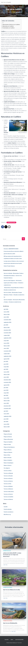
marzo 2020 (6, 424)
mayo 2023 (6, 366)
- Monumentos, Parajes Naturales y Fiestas (13, 287)
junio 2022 (6, 390)
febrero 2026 (7, 314)
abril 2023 (6, 369)
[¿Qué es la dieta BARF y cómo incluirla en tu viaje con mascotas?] (14, 540)
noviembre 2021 (7, 408)
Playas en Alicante (8, 434)
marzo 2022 (6, 398)
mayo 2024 (6, 340)
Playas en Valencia (8, 452)
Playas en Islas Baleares (9, 447)
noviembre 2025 (7, 319)
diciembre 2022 (7, 379)
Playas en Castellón (8, 441)
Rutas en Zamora (7, 465)
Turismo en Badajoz (8, 486)
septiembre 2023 (7, 356)
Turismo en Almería (8, 478)
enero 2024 (6, 348)
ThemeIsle (19, 642)
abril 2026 (6, 309)
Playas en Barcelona (8, 439)
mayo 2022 (6, 392)
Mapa (12, 639)
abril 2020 (6, 421)
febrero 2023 (7, 374)
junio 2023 (6, 364)
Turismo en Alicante (8, 475)
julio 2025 (6, 324)
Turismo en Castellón (8, 496)
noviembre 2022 (7, 382)
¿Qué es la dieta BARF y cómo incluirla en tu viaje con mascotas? (12, 554)
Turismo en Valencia (8, 499)
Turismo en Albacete (8, 473)
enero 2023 (6, 377)
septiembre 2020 (7, 416)
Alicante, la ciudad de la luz (10, 289)
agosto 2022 (6, 385)
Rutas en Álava (7, 455)
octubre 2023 (7, 353)
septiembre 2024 (7, 338)
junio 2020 (6, 419)
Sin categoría (7, 468)
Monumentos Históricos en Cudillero (11, 24)
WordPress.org (7, 514)
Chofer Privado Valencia (9, 266)
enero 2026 (6, 317)
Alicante (6, 639)
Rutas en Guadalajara (8, 462)
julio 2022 (6, 387)
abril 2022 (6, 395)
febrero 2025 (7, 327)
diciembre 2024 (7, 330)
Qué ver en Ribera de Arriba (11, 590)
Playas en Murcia (7, 449)
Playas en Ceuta (7, 444)
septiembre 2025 (7, 322)
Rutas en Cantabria (8, 460)
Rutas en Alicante (7, 457)
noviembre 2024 (7, 332)
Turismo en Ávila (7, 483)
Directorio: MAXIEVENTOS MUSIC (11, 248)
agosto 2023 (6, 358)
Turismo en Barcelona (9, 491)
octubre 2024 (7, 335)
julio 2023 (6, 361)
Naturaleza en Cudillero (8, 26)
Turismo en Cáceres (8, 494)
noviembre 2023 (7, 351)
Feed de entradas (8, 509)
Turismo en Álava (7, 470)
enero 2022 (6, 403)
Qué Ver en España (19, 639)
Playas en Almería (8, 436)
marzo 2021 (6, 413)
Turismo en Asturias (11, 222)
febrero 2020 (7, 426)
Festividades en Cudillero (9, 27)
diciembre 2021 (7, 405)
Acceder (6, 506)
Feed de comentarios (8, 511)
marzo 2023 (6, 372)
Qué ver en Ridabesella (10, 623)
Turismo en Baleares (8, 488)
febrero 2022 (7, 400)
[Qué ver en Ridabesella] (14, 610)
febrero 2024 (7, 345)
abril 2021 (6, 411)
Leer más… (5, 564)
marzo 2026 (6, 311)
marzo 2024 (6, 343)
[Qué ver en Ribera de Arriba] (14, 577)
